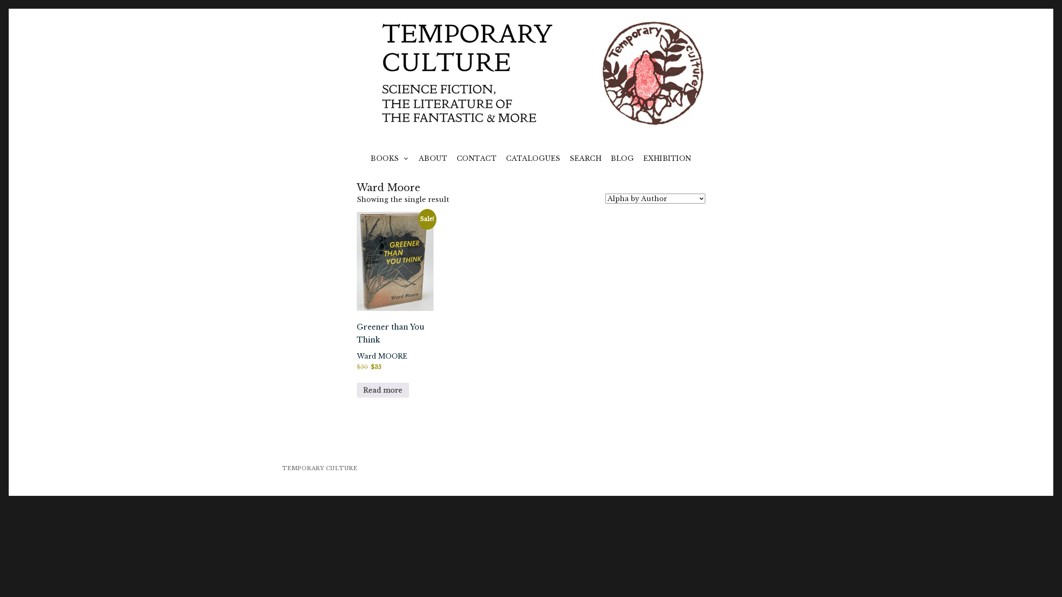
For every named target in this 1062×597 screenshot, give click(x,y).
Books (384, 158)
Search (586, 158)
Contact (477, 158)
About (433, 158)
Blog (622, 158)
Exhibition (667, 158)
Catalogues (533, 158)
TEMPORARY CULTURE (320, 468)
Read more (382, 390)
